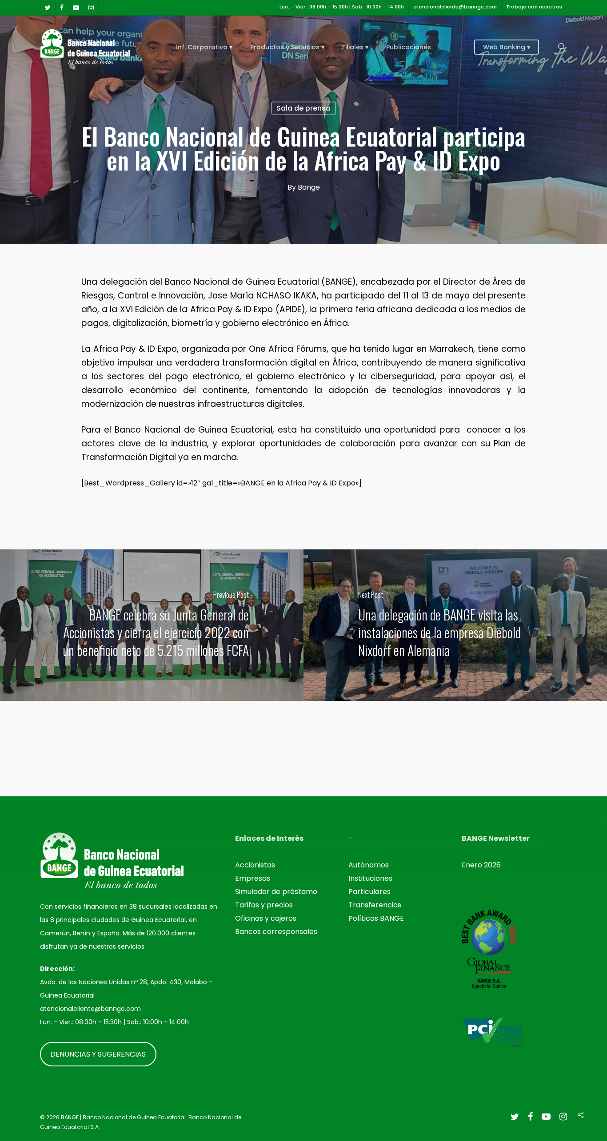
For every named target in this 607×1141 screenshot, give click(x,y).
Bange (309, 187)
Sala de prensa (303, 108)
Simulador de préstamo (276, 892)
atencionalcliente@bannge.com (90, 1008)
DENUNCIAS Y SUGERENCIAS (98, 1054)
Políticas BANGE (376, 918)
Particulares (369, 892)
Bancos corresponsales (276, 931)
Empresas (252, 878)
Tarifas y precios (264, 905)
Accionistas (255, 865)
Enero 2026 (481, 865)
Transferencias (374, 905)
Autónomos (368, 865)
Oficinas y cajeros (265, 918)
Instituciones (370, 878)
